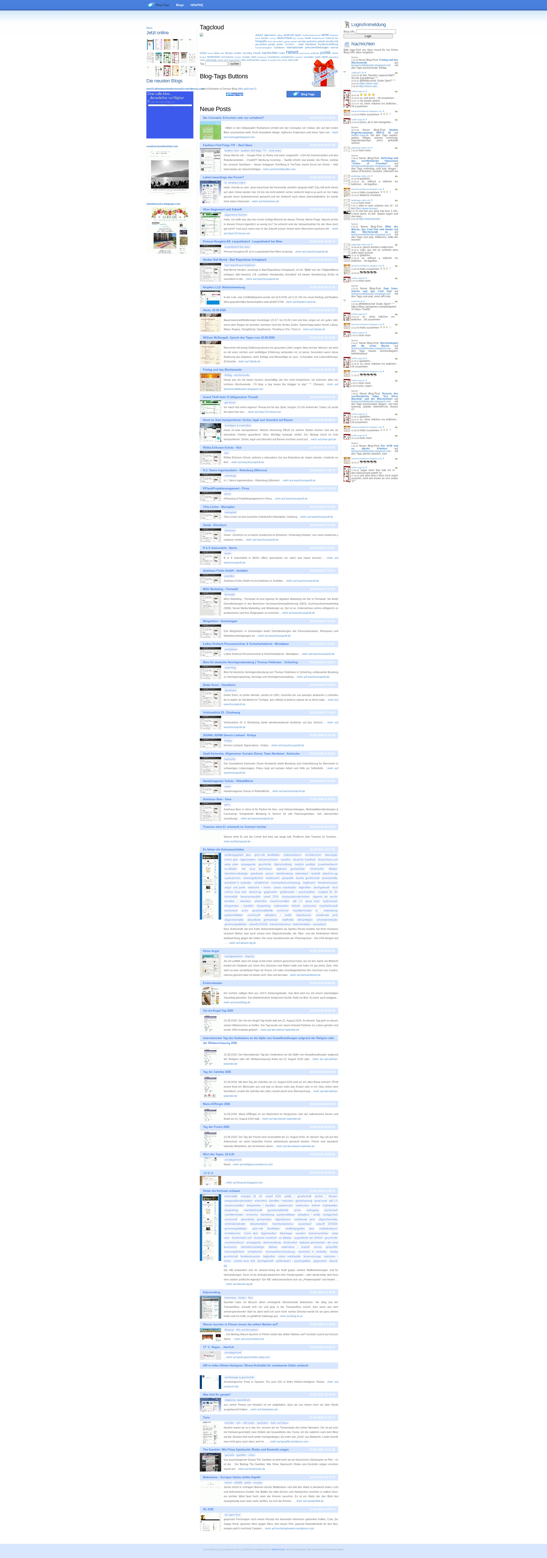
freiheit (296, 905)
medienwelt (272, 878)
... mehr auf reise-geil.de (322, 439)
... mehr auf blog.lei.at (290, 1316)
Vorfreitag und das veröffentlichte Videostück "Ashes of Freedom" (374, 161)
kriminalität (231, 896)
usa (226, 60)
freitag (228, 375)
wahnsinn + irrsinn (259, 887)
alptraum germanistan (291, 868)
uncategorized (233, 1159)
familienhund (318, 38)
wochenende (241, 375)
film (336, 38)
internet (334, 47)
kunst (210, 53)
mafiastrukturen (292, 854)
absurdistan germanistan (262, 919)
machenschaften (279, 901)
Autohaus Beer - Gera (217, 799)
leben (217, 53)
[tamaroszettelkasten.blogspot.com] (167, 49)
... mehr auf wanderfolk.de (309, 1501)
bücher (264, 38)
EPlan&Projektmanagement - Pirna (226, 488)
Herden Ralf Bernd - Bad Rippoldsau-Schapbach (234, 259)
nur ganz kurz (232, 1514)
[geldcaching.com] (184, 75)
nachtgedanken (234, 956)
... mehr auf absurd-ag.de (241, 942)
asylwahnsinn (233, 878)
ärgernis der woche (325, 896)
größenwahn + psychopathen (297, 891)
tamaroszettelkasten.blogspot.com (371, 65)
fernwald (230, 594)
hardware (310, 44)
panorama (305, 53)
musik (257, 53)
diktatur (333, 868)
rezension (213, 56)
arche (244, 910)
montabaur (231, 649)
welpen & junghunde (270, 60)
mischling (247, 53)
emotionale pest (326, 915)
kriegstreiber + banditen (239, 905)
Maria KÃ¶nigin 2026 (216, 1104)
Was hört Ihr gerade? (217, 1394)
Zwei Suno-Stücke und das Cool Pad (374, 290)
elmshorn (230, 530)
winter (284, 60)
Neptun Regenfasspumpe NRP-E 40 (374, 131)
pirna (228, 493)
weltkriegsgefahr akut (238, 854)
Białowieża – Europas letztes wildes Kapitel (231, 1477)
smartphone (273, 57)
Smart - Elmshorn (214, 525)
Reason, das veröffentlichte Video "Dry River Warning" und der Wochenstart (374, 396)
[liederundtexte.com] (175, 62)
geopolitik (287, 878)
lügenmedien (248, 859)
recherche (283, 910)
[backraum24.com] (175, 75)
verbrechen (309, 905)
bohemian (230, 1297)
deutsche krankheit (304, 859)
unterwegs (211, 60)
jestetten (229, 576)
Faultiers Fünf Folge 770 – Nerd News (227, 145)
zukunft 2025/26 (258, 924)
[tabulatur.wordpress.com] (150, 49)
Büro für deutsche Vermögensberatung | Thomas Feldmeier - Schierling (250, 662)
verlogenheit (330, 1214)
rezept (238, 57)
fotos (270, 41)
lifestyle (229, 53)
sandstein (262, 1422)
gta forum (230, 402)
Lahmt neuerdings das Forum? (223, 177)
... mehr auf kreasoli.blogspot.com (243, 1182)
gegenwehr (270, 891)
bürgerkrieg (264, 905)
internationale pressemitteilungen (308, 47)
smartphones (287, 57)
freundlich (278, 41)
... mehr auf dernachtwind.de (304, 975)
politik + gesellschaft (298, 1196)
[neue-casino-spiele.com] (184, 62)
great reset (312, 901)
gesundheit (261, 44)
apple (298, 35)
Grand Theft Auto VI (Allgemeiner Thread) (230, 397)
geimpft (321, 41)
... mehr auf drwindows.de (264, 201)
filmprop (229, 1329)
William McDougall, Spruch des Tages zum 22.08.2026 (239, 337)
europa (300, 38)
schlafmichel (261, 882)
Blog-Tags (162, 5)
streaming (333, 57)
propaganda (248, 864)
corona (272, 38)
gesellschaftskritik (262, 910)
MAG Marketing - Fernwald (220, 589)
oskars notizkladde (285, 887)
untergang (313, 1210)
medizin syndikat (305, 864)
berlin (325, 35)
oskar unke (231, 864)
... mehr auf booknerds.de (250, 1468)
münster (229, 1422)
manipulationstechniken (296, 896)
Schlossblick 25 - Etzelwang (221, 712)
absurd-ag (255, 891)
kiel (227, 453)
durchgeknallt (321, 887)
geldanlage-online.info (360, 148)
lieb (222, 53)
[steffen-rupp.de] (167, 75)
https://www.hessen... (367, 208)
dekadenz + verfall (278, 915)
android (289, 35)
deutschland (284, 38)
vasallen (286, 859)
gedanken (312, 41)
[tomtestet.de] (184, 49)
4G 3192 (208, 1509)
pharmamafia (329, 878)
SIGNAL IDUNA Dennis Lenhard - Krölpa (229, 735)
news (292, 52)
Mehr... (150, 28)
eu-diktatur (231, 868)
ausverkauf (319, 924)
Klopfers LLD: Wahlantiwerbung (224, 287)
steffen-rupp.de (358, 91)
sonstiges (309, 57)
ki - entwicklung (326, 910)
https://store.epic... (370, 83)
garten (294, 41)
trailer (202, 60)
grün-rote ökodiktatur (267, 854)
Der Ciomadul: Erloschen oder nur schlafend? (233, 117)
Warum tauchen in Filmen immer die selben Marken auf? (240, 1324)
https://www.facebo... (370, 218)
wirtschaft (293, 60)
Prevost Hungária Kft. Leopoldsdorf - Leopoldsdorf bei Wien (242, 241)
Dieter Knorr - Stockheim (219, 685)
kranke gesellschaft (307, 878)
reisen (335, 53)
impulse (249, 956)
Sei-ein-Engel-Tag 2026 (218, 1010)
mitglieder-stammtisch (237, 1400)
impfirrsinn (309, 882)
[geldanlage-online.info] (150, 62)
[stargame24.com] (167, 62)
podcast (315, 53)
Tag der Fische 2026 (216, 1126)
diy (294, 38)
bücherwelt (231, 910)
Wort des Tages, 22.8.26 (218, 1154)
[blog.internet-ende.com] (158, 75)
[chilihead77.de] (192, 49)
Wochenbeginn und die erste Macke (374, 344)
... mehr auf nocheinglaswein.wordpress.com (288, 1528)
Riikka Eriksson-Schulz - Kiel (222, 447)
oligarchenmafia (234, 919)
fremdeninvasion (327, 882)
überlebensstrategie (236, 873)
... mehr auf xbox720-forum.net (263, 411)
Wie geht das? (247, 88)
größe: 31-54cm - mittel (290, 44)
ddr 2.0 (297, 901)
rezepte (246, 57)
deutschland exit (327, 859)
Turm (206, 1417)
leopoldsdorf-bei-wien (237, 246)
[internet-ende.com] (150, 75)
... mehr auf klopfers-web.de (300, 301)
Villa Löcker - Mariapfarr (219, 506)
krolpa (228, 740)
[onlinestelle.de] (192, 75)
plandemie (257, 873)
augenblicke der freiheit (308, 1237)
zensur (270, 873)
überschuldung (283, 864)
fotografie (261, 41)
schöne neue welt (235, 891)
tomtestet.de (357, 301)
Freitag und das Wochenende (222, 369)
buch (257, 38)
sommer (299, 57)
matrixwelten (281, 905)
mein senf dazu (279, 1422)
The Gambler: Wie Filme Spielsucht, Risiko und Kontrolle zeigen (246, 1449)
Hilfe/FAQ (197, 5)
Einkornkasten (212, 983)
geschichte (265, 864)
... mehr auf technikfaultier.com (278, 169)
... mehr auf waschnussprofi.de (310, 251)
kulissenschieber (268, 859)
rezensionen (227, 57)
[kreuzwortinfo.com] (192, 62)
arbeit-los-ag (330, 873)
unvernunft (254, 915)
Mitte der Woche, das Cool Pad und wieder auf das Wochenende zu (374, 229)
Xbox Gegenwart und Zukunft (222, 209)
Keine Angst (211, 951)
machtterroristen (302, 910)
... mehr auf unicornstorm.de (248, 1339)
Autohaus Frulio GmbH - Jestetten (225, 570)
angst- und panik (235, 887)
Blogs (180, 5)
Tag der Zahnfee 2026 (217, 1071)
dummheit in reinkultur (238, 882)
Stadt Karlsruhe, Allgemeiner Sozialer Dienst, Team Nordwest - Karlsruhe (251, 753)
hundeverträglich (263, 47)
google (271, 44)
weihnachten (253, 60)
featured (330, 38)
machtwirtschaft (328, 905)
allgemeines (270, 35)
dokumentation (301, 924)
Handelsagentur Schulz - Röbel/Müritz (228, 781)
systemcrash (330, 901)
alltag (279, 35)
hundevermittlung (328, 44)
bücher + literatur (326, 1196)
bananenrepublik (250, 896)
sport (325, 56)
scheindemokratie (327, 919)
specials (229, 1455)
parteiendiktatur (234, 915)
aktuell (259, 35)
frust (334, 887)
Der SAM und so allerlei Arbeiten (374, 447)
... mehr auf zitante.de (312, 329)
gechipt (302, 41)
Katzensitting (211, 1292)
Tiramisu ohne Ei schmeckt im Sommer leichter (234, 826)
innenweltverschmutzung (285, 882)
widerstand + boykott (307, 873)
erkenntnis (260, 901)
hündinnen (279, 47)
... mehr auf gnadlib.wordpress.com (288, 1441)
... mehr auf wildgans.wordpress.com (251, 1164)
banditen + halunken (238, 901)
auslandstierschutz (311, 35)
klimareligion (305, 919)
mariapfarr (231, 512)
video (243, 60)
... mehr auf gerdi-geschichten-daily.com (247, 1357)
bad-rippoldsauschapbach (240, 265)
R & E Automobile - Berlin (220, 548)
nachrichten (270, 53)
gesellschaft (332, 41)
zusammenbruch (327, 864)
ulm (238, 1422)
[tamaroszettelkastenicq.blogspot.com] (158, 49)
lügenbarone (303, 915)
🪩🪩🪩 (208, 1172)
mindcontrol (317, 868)
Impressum (278, 1549)
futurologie (331, 854)
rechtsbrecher (313, 854)
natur (282, 53)
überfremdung (284, 873)
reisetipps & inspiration (238, 425)
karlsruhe (230, 759)
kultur (203, 53)
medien (237, 53)
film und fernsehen (247, 1329)
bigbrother (305, 887)
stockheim (230, 690)
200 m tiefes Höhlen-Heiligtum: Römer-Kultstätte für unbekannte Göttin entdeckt (255, 1365)
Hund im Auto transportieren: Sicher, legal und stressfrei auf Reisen (248, 420)
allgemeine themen (236, 214)
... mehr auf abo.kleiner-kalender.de (278, 1029)
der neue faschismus (257, 868)
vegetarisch (234, 60)
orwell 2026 (271, 896)
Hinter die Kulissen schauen (221, 1190)
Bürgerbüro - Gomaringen (220, 621)
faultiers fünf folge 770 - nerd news (261, 150)
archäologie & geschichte (239, 1377)
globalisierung (304, 1200)
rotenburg (230, 475)
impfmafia (288, 919)
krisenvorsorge (312, 1256)
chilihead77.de (357, 73)
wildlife (238, 1482)
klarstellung (267, 1214)
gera (227, 804)
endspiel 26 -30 (327, 891)
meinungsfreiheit (253, 878)
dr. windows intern (235, 182)
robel (228, 786)
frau (250, 1297)
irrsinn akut (231, 859)
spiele (318, 57)
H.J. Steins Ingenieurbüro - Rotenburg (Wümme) (235, 470)
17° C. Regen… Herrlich (218, 1347)
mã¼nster (248, 1422)
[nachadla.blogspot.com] (175, 49)
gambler (241, 1455)
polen (248, 1482)
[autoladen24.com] (158, 62)
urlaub (220, 60)
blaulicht (334, 35)
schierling (230, 667)
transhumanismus (280, 924)
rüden (254, 57)
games (287, 41)
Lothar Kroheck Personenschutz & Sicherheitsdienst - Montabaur (246, 643)
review (203, 57)
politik (325, 52)
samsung (261, 57)
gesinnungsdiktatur (236, 924)
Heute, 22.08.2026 (214, 310)
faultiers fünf (232, 150)
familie (308, 38)
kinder (242, 1297)
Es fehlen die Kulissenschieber (223, 849)
